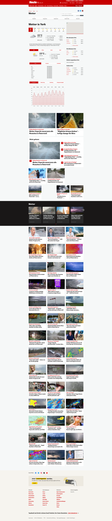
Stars (44, 492)
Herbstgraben (68, 71)
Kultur (44, 495)
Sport (36, 5)
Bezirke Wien (67, 18)
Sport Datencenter (61, 492)
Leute (44, 493)
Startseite (30, 11)
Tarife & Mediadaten (38, 518)
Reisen (58, 505)
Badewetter (56, 18)
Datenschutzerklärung (51, 518)
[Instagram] (41, 472)
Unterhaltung (50, 5)
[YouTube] (47, 472)
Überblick (34, 18)
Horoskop (45, 499)
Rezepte (58, 495)
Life (45, 5)
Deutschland (31, 495)
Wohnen (58, 499)
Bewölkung (51, 82)
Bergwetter (45, 18)
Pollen (35, 63)
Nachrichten (31, 497)
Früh (34, 50)
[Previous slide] (28, 210)
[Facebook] (78, 11)
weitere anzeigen (75, 45)
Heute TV (45, 505)
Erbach (67, 74)
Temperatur (34, 82)
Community (55, 5)
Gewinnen (61, 5)
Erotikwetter (59, 63)
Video (76, 5)
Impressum (31, 518)
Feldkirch (67, 41)
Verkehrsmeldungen (61, 501)
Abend (51, 50)
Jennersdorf (68, 43)
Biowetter (78, 18)
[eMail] (82, 11)
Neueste (80, 5)
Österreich (31, 5)
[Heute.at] (33, 2)
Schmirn (67, 52)
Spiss (67, 54)
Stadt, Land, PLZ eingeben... (67, 13)
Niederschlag (43, 82)
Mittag (43, 50)
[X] (38, 472)
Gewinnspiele (60, 493)
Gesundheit (59, 497)
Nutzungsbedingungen (61, 518)
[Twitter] (80, 11)
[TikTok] (44, 472)
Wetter (32, 13)
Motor (58, 503)
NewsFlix (72, 492)
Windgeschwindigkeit (60, 82)
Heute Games (46, 501)
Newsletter (31, 505)
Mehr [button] (65, 5)
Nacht (60, 50)
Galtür (67, 51)
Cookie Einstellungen (71, 518)
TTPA (44, 518)
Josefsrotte (68, 69)
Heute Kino (45, 503)
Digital (44, 497)
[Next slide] (83, 210)
